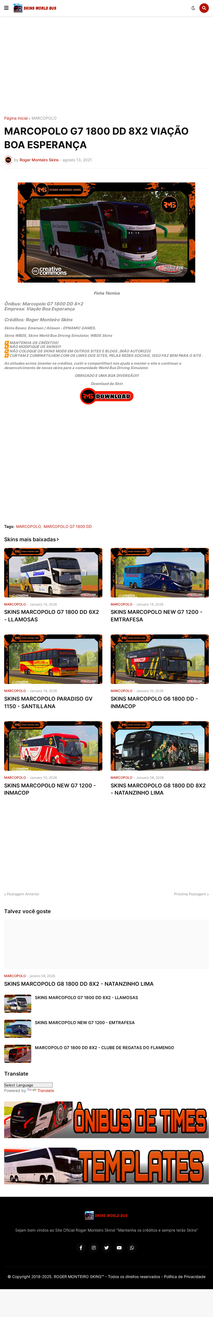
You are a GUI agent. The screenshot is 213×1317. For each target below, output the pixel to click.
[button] (6, 8)
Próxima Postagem (190, 894)
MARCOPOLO (44, 118)
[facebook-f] (81, 1248)
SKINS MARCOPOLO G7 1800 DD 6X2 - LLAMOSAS (51, 616)
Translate (45, 1090)
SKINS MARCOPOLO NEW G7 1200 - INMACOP (50, 789)
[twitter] (106, 1248)
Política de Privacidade (185, 1276)
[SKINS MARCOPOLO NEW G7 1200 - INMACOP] (53, 746)
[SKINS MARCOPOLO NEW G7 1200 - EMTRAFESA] (160, 572)
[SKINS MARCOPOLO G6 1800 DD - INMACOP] (160, 659)
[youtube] (119, 1248)
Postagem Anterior (23, 894)
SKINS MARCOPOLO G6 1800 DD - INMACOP (154, 703)
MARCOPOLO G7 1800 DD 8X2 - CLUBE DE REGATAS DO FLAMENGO (104, 1047)
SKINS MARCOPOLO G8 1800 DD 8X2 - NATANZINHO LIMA (158, 789)
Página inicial (16, 118)
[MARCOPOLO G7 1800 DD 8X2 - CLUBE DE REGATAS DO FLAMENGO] (17, 1054)
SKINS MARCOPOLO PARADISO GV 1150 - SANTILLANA (48, 703)
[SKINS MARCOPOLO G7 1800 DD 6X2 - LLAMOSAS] (53, 572)
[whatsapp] (132, 1248)
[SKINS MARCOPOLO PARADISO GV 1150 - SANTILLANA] (53, 659)
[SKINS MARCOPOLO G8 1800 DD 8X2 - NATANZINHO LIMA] (160, 746)
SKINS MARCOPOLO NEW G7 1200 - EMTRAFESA (156, 616)
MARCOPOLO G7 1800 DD (68, 526)
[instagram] (94, 1248)
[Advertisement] (106, 66)
